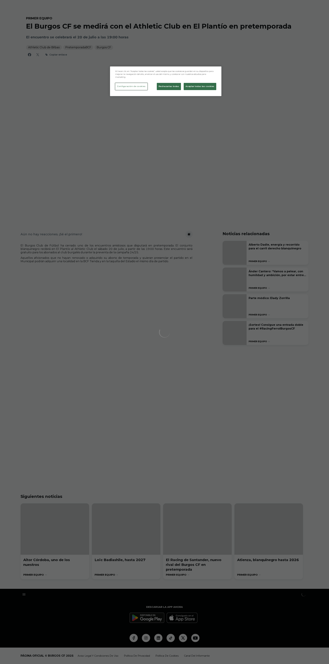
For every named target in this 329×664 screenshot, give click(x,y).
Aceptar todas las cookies (200, 86)
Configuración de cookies (131, 86)
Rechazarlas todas (169, 86)
